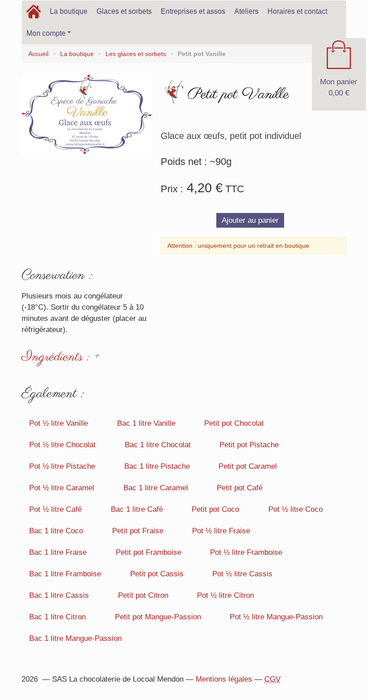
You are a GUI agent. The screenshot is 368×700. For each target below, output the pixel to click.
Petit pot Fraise (137, 531)
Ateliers (246, 11)
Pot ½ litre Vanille (58, 423)
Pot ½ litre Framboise (246, 552)
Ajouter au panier (250, 220)
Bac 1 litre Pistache (157, 466)
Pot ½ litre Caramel (61, 488)
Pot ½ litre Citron (225, 595)
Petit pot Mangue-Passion (158, 617)
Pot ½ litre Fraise (221, 531)
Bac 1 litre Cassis (59, 595)
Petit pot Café (240, 488)
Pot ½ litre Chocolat (62, 445)
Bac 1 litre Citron (57, 617)
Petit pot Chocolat (234, 423)
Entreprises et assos (193, 11)
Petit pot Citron (143, 595)
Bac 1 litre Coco (56, 531)
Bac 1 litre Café (137, 509)
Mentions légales (224, 679)
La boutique (69, 11)
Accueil (38, 54)
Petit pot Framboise (148, 552)
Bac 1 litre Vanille (146, 423)
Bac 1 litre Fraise (58, 552)
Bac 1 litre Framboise (65, 574)
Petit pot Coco (215, 509)
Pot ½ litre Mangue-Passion (276, 617)
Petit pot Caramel (248, 466)
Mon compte (46, 33)
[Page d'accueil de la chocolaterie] (33, 11)
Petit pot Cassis (157, 574)
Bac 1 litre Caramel (155, 488)
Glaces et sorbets (124, 11)
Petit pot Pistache (249, 445)
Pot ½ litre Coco (295, 509)
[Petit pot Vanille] (87, 114)
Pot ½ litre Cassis (242, 574)
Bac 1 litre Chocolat (158, 445)
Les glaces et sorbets (135, 54)
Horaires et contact (297, 11)
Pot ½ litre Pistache (62, 466)
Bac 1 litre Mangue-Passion (75, 638)
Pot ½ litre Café (55, 509)
